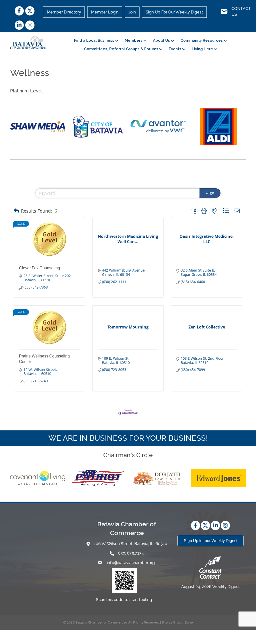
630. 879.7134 (131, 553)
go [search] (212, 192)
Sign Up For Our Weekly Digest (174, 12)
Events (175, 49)
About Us (161, 40)
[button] (16, 211)
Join (132, 12)
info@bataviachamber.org (130, 562)
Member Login (104, 12)
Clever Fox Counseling (39, 268)
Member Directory (64, 12)
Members (133, 40)
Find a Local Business (94, 40)
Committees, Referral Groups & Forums (121, 49)
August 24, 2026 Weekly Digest (210, 586)
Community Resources (201, 40)
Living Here (202, 49)
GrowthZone (183, 622)
